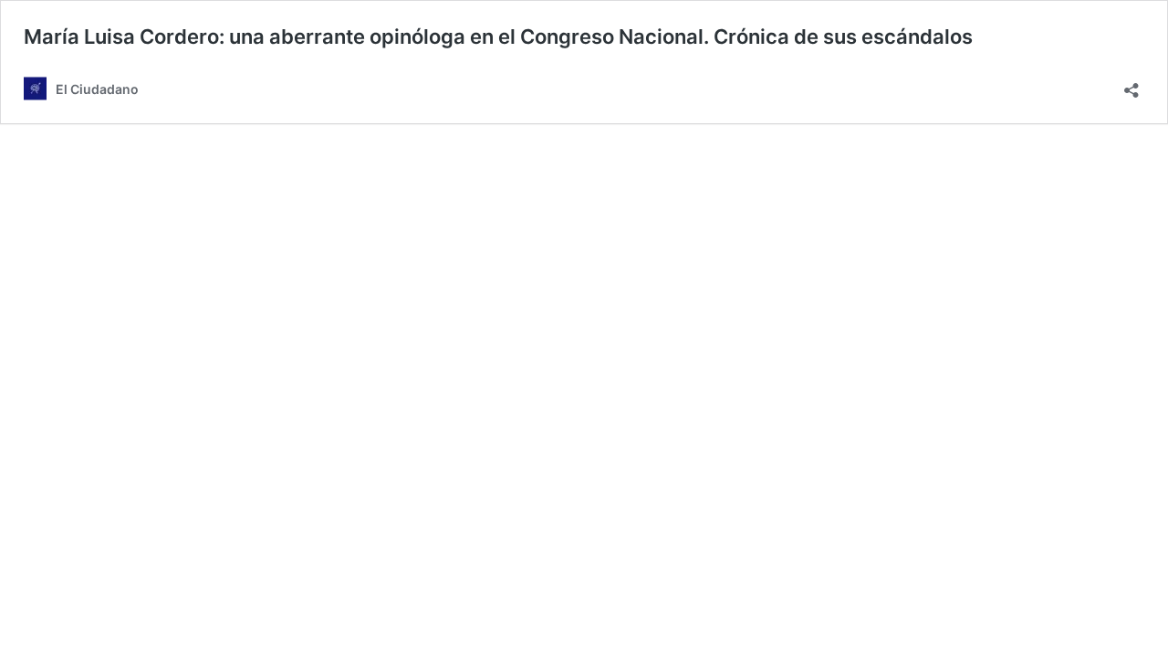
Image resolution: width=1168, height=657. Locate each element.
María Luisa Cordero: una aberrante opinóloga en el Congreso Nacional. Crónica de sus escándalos (498, 36)
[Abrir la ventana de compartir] (1131, 84)
